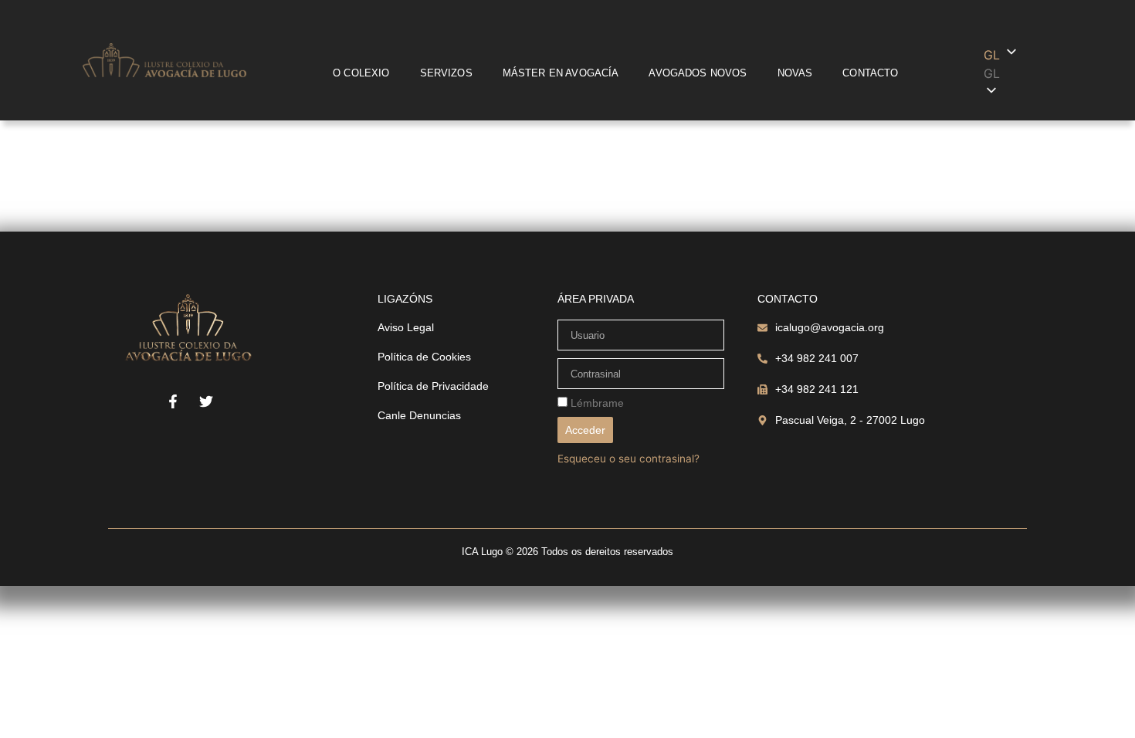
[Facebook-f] (172, 401)
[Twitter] (205, 401)
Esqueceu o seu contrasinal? (628, 458)
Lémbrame (596, 403)
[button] (1025, 73)
